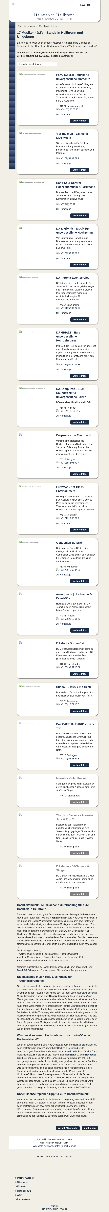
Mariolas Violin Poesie (71, 778)
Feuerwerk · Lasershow (12, 123)
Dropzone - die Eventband (73, 435)
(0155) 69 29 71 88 (70, 364)
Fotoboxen (12, 74)
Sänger (32, 970)
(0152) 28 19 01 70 (70, 619)
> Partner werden (24, 1178)
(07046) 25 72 (68, 204)
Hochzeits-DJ (72, 1055)
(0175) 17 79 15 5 (70, 704)
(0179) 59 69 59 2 (70, 158)
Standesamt (77, 993)
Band (20, 970)
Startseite (22, 26)
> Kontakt (20, 1186)
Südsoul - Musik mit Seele (74, 687)
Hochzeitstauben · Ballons (12, 117)
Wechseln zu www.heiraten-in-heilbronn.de (54, 1146)
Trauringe (12, 37)
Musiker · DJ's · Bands (12, 98)
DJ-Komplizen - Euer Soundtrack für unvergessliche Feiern (71, 392)
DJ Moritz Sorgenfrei (70, 643)
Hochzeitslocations (12, 43)
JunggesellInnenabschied (12, 153)
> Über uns (21, 1182)
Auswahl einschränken (29, 64)
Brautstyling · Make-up (12, 61)
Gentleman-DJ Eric (69, 542)
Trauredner (12, 49)
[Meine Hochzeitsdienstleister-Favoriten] (94, 5)
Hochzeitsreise (12, 160)
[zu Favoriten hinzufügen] (93, 120)
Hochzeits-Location (67, 1048)
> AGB (18, 1195)
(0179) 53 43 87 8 (70, 758)
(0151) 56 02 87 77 (70, 308)
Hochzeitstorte (12, 92)
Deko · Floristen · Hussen (12, 80)
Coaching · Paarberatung (12, 147)
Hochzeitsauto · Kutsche (12, 111)
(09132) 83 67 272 (70, 109)
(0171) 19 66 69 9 (70, 518)
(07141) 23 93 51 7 (70, 411)
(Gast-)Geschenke (12, 135)
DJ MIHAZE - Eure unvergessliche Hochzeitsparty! (68, 336)
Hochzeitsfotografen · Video (12, 55)
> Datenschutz (23, 1191)
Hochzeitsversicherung (12, 166)
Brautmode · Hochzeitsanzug (12, 31)
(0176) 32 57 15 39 (70, 667)
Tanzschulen (12, 141)
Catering (12, 86)
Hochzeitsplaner (12, 25)
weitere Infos (80, 120)
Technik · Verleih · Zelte (12, 129)
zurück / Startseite (67, 1128)
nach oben (90, 1128)
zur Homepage (63, 114)
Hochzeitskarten (12, 68)
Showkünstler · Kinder (12, 104)
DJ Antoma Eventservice (72, 277)
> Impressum (22, 1199)
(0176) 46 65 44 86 (70, 570)
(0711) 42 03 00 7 (70, 463)
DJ (25, 970)
